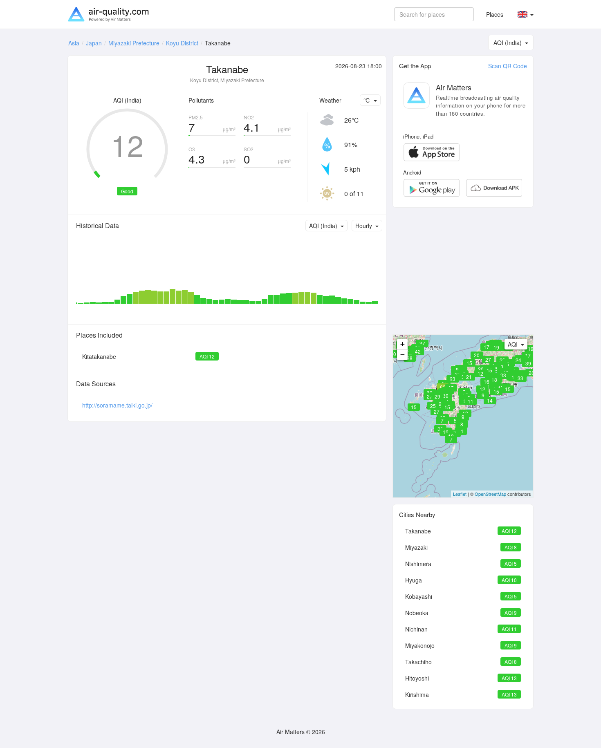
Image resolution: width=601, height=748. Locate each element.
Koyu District (182, 43)
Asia (73, 43)
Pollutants (201, 100)
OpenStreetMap (490, 493)
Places (494, 14)
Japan (94, 43)
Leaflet (459, 493)
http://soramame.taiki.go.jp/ (117, 405)
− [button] (402, 354)
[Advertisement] (463, 271)
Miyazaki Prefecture (133, 43)
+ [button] (402, 344)
